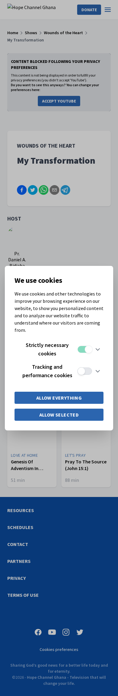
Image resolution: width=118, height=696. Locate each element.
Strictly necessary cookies (47, 349)
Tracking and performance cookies (47, 371)
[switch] (84, 349)
